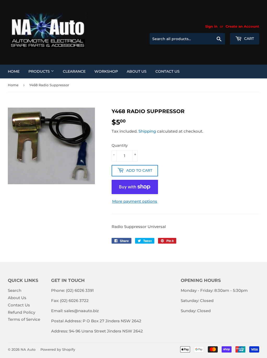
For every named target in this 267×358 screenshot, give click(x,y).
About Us (137, 71)
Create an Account (242, 26)
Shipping (147, 131)
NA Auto (28, 349)
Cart (248, 38)
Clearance (74, 71)
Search (14, 290)
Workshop (106, 71)
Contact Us (167, 71)
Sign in (211, 26)
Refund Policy (21, 312)
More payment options (134, 201)
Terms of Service (24, 319)
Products (39, 71)
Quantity (120, 145)
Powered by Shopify (57, 349)
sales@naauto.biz (81, 310)
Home (14, 71)
